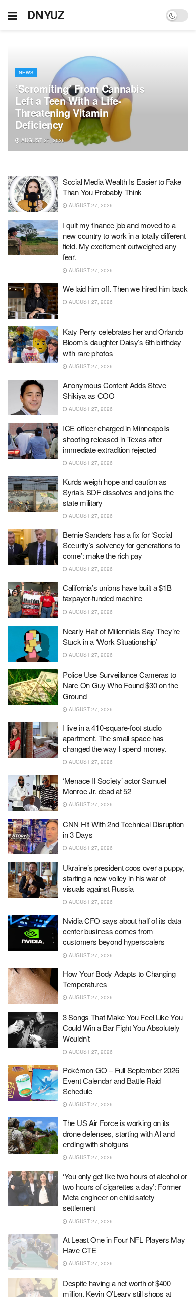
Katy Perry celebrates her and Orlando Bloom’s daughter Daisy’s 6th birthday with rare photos (123, 342)
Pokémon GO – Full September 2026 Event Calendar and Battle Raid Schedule (121, 1080)
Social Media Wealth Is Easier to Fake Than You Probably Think (122, 186)
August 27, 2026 (42, 140)
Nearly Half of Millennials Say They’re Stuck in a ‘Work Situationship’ (121, 636)
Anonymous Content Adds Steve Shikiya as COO (114, 390)
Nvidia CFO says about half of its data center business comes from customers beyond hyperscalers (122, 931)
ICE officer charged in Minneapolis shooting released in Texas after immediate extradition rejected (116, 439)
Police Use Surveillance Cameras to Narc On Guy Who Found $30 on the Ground (120, 685)
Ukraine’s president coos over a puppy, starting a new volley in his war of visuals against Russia (124, 878)
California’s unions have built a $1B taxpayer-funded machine (117, 592)
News (26, 72)
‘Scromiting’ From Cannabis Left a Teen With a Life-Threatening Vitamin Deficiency (80, 106)
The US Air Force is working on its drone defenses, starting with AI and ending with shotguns (118, 1133)
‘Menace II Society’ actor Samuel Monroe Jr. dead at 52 (114, 785)
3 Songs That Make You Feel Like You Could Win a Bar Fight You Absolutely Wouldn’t (123, 1028)
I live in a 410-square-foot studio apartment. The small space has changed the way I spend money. (114, 738)
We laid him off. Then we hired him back (125, 288)
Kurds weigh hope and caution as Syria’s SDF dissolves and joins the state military (118, 492)
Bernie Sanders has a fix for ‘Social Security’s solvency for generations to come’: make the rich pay (121, 545)
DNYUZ (46, 15)
